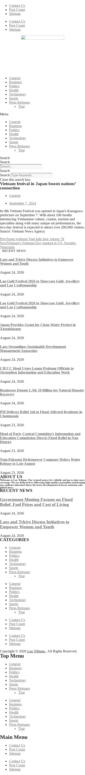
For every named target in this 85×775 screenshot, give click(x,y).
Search (5, 158)
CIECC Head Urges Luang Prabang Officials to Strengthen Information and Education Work (37, 370)
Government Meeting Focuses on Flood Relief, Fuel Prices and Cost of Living (36, 502)
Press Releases (19, 102)
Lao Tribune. (36, 651)
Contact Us (17, 5)
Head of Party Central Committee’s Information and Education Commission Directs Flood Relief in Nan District (40, 438)
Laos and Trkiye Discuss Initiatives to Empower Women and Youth (34, 524)
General (14, 78)
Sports (13, 98)
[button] (42, 114)
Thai (21, 106)
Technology (17, 94)
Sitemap (15, 14)
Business (15, 82)
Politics (14, 86)
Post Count (17, 10)
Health (14, 90)
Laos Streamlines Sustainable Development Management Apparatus (33, 349)
